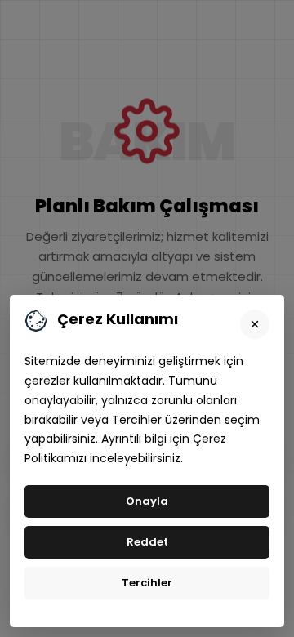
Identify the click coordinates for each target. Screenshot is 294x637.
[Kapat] (255, 324)
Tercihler (147, 582)
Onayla (147, 501)
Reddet (147, 542)
